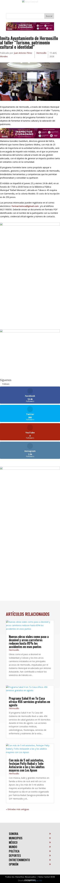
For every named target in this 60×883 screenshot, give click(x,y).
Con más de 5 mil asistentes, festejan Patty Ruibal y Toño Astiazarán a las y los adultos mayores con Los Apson (26, 765)
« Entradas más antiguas (17, 809)
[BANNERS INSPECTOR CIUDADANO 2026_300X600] (30, 468)
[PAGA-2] (30, 331)
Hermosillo (41, 53)
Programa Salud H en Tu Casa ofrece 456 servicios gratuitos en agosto (29, 701)
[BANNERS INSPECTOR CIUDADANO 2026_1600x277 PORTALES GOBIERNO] (30, 29)
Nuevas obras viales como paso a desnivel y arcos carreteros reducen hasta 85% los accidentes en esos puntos (29, 641)
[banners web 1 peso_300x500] (30, 224)
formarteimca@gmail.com (25, 206)
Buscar (49, 16)
